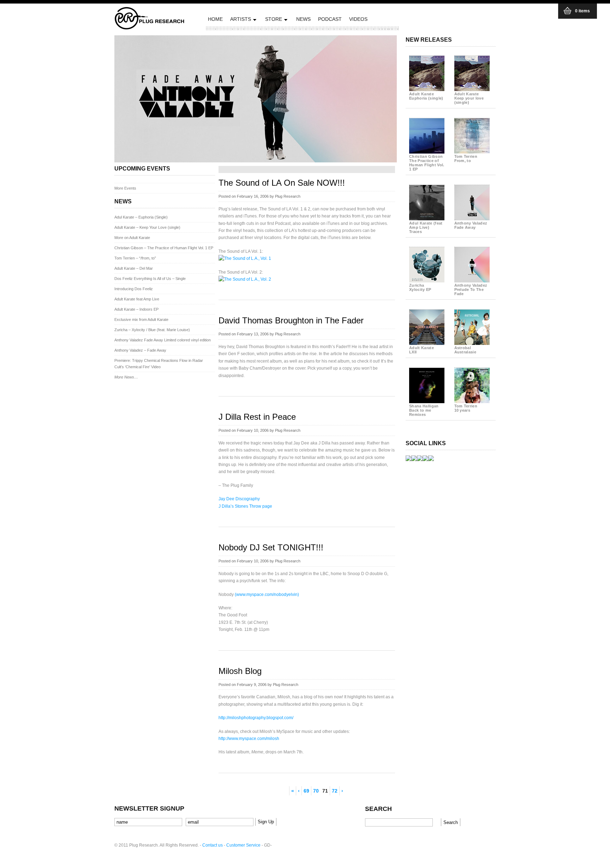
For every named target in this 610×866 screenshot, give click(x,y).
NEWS (303, 19)
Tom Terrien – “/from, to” (135, 258)
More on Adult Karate (132, 237)
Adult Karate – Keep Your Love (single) (147, 227)
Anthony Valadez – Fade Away (140, 350)
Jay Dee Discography (239, 498)
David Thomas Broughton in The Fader (291, 320)
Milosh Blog (240, 671)
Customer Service (243, 845)
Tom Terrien (466, 158)
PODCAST (330, 19)
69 (306, 791)
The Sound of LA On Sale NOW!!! (282, 182)
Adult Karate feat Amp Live (136, 299)
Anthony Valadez (471, 225)
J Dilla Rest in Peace (257, 417)
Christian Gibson (426, 162)
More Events (125, 188)
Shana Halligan (424, 410)
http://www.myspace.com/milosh (249, 738)
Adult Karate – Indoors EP (136, 309)
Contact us (212, 845)
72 (334, 791)
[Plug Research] (149, 27)
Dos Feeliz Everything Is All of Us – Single (150, 278)
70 (316, 791)
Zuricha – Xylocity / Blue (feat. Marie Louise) (152, 330)
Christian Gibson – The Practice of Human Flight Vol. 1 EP (163, 248)
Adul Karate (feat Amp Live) (426, 227)
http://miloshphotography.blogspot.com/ (256, 717)
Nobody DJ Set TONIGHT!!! (271, 547)
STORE (272, 20)
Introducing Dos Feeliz (133, 289)
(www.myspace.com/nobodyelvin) (267, 594)
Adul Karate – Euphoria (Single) (141, 217)
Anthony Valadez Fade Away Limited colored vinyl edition (162, 340)
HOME (215, 19)
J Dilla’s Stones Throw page (245, 506)
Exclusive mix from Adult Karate (141, 319)
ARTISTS (239, 20)
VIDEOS (358, 19)
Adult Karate (426, 96)
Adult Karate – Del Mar (133, 268)
